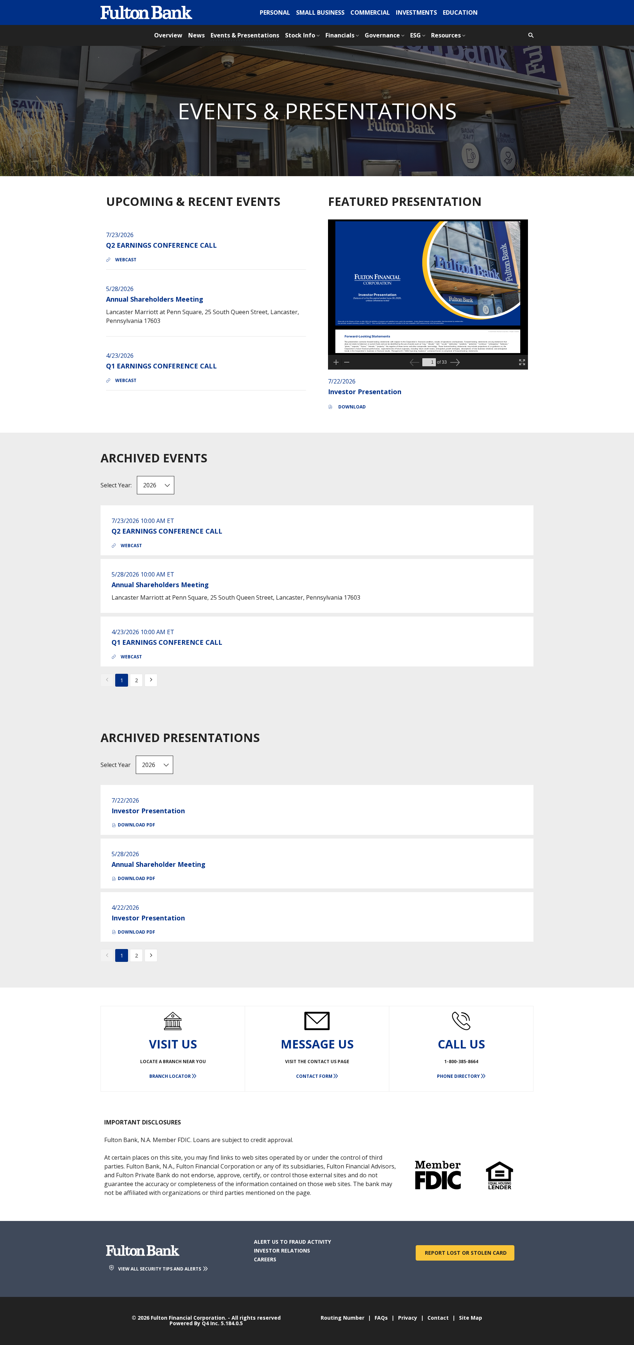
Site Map (470, 1317)
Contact (438, 1317)
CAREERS (276, 1259)
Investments (416, 12)
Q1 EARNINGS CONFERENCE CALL (161, 365)
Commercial (370, 12)
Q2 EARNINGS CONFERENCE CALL (161, 245)
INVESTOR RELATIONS (293, 1250)
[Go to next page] (151, 680)
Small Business (320, 12)
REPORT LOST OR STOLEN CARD (465, 1252)
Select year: (116, 485)
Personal (275, 12)
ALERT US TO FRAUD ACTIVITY (304, 1241)
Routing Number (342, 1317)
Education (460, 12)
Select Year (116, 765)
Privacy (407, 1317)
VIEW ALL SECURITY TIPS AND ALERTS (160, 1269)
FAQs (381, 1317)
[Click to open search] (529, 35)
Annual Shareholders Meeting (154, 299)
